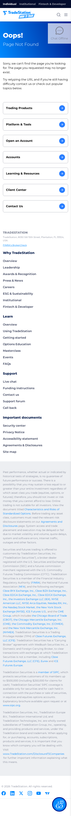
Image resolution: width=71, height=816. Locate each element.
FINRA (36, 582)
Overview (10, 261)
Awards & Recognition (19, 274)
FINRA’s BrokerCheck (15, 245)
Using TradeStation (17, 331)
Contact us (11, 394)
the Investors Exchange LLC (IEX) (29, 599)
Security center (14, 425)
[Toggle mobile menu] (66, 14)
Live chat (10, 381)
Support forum (14, 401)
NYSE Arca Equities (34, 603)
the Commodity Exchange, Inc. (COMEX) (37, 623)
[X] (21, 793)
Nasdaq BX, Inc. (57, 603)
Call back (10, 408)
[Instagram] (30, 793)
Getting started (14, 337)
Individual (9, 4)
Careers (8, 287)
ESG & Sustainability (18, 293)
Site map (9, 452)
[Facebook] (3, 793)
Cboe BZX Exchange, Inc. (51, 590)
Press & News (13, 280)
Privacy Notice (14, 432)
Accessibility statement (20, 438)
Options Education (17, 344)
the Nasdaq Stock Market (19, 607)
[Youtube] (38, 793)
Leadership (11, 267)
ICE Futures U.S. (36, 611)
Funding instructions (18, 388)
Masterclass (12, 350)
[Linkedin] (12, 793)
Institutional (27, 4)
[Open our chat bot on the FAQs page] (59, 804)
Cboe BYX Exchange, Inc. (18, 590)
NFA (22, 586)
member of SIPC (48, 672)
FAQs (7, 364)
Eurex (44, 661)
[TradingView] (47, 793)
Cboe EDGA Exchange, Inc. (20, 595)
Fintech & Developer (52, 4)
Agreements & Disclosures (22, 445)
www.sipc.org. (12, 705)
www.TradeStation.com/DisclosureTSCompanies (33, 753)
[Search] (58, 14)
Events (8, 357)
